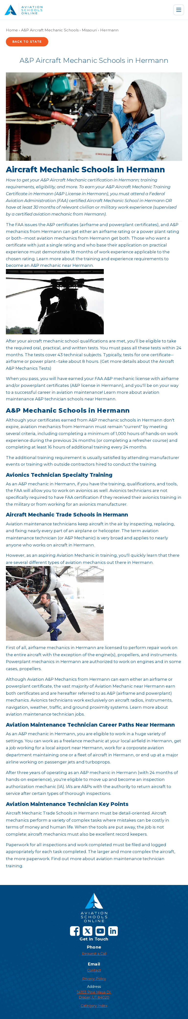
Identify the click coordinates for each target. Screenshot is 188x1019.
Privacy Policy (94, 979)
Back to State (27, 41)
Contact (94, 970)
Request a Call (94, 953)
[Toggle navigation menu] (178, 9)
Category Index (94, 1006)
